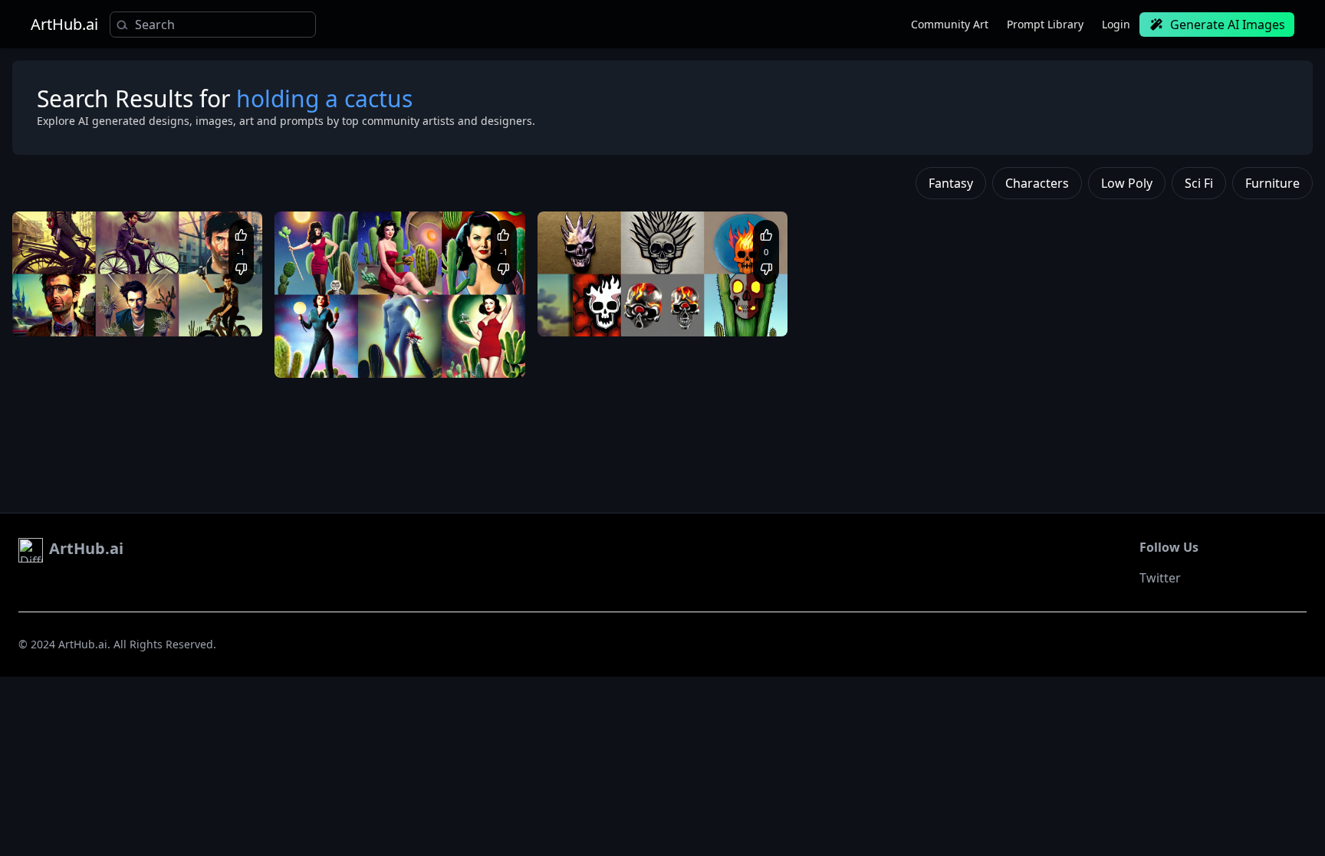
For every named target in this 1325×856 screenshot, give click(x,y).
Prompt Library (1045, 24)
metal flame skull (592, 298)
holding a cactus (432, 355)
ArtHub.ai (64, 24)
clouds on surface (677, 298)
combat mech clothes (183, 313)
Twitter (1160, 577)
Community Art (949, 24)
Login (1116, 24)
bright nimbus (357, 355)
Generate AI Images (1227, 24)
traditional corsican (633, 313)
